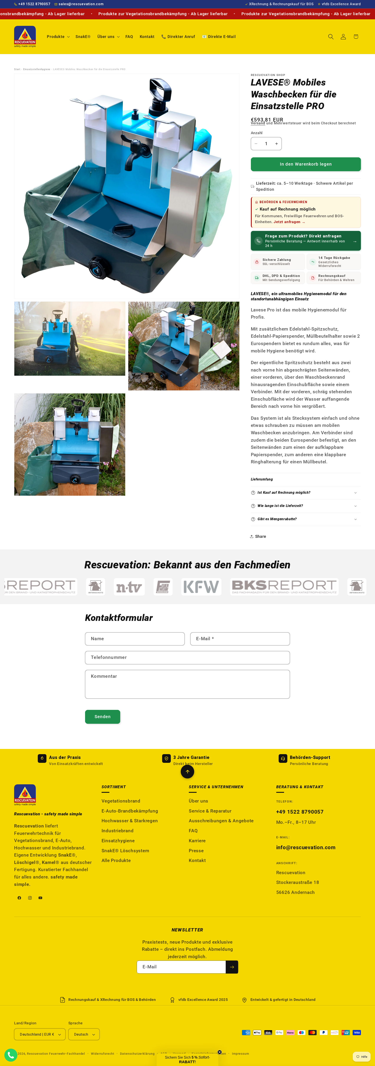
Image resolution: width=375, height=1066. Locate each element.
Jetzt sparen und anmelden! (241, 554)
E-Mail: (201, 529)
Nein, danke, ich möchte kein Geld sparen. (241, 567)
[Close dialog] (291, 453)
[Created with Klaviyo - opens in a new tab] (187, 614)
